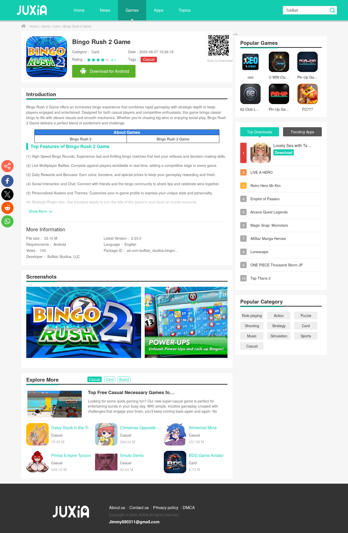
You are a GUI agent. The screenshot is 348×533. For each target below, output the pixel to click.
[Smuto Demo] (106, 462)
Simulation (279, 335)
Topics (185, 10)
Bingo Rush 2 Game (173, 138)
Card (57, 26)
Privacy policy (166, 507)
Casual (148, 59)
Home (79, 10)
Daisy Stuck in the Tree (71, 427)
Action (279, 315)
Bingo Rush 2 (80, 138)
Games (132, 10)
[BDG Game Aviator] (175, 462)
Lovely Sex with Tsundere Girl (292, 145)
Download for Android (109, 71)
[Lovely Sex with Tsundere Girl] (260, 153)
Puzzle (306, 315)
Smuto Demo (132, 455)
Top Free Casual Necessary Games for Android (131, 392)
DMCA (189, 507)
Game (45, 26)
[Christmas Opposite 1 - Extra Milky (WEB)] (106, 434)
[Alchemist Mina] (175, 434)
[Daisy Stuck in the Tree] (37, 434)
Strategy (279, 325)
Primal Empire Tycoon (71, 455)
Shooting (252, 325)
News (105, 10)
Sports (306, 335)
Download (283, 152)
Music (252, 335)
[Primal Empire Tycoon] (37, 462)
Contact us (139, 507)
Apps (158, 10)
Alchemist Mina (203, 427)
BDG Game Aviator (206, 455)
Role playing (252, 315)
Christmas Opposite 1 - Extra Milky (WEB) (140, 427)
